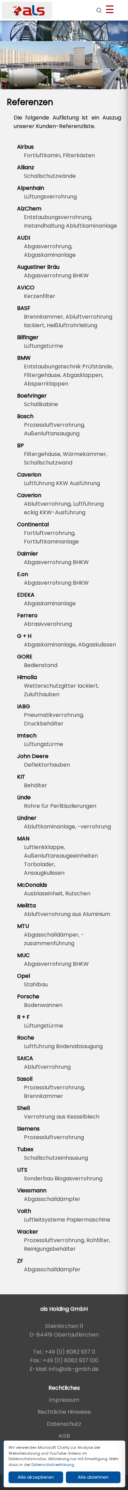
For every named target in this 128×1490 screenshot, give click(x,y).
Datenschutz (64, 1424)
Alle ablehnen (93, 1477)
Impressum (64, 1400)
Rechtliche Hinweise (64, 1412)
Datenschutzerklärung (52, 1464)
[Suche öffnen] (99, 10)
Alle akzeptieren (36, 1477)
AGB (64, 1436)
